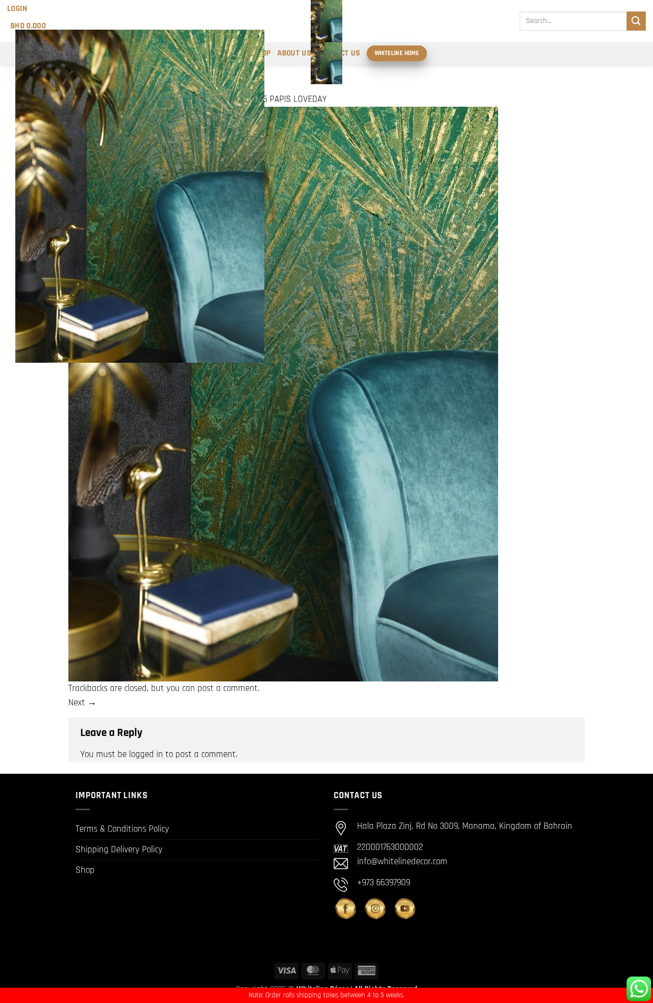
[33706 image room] (283, 394)
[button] (17, 8)
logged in (146, 754)
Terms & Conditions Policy (122, 829)
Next (82, 703)
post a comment (227, 688)
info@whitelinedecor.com (402, 862)
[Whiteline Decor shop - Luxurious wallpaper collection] (326, 42)
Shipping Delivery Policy (119, 850)
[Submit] (636, 20)
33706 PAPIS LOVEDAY (286, 99)
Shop (85, 870)
